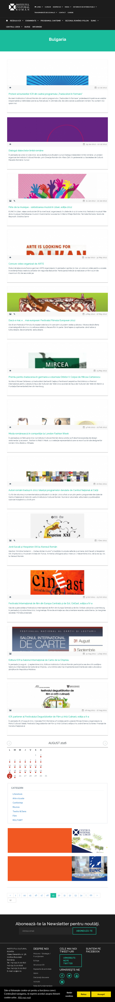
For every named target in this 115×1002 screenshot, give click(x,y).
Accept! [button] (101, 994)
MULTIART (18, 820)
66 (91, 895)
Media (67, 7)
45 (30, 895)
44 (24, 895)
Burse (27, 27)
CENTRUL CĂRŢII (13, 27)
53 (76, 895)
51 (64, 895)
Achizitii (36, 982)
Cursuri (48, 7)
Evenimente (31, 21)
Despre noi (57, 7)
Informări (37, 27)
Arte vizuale (18, 798)
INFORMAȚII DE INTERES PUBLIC (84, 7)
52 (70, 895)
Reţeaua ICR (15, 21)
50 (59, 895)
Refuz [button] (83, 994)
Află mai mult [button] (24, 997)
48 (47, 895)
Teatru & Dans (19, 811)
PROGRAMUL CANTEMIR (51, 21)
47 (42, 895)
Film (15, 816)
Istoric (35, 973)
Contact (62, 12)
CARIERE (70, 12)
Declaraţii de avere (41, 977)
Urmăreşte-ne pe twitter (69, 961)
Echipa (36, 961)
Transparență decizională (44, 12)
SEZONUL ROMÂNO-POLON (77, 21)
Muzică (16, 807)
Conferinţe (18, 803)
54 (81, 895)
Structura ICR (38, 965)
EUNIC (93, 21)
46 (36, 895)
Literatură (17, 794)
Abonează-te (84, 931)
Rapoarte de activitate (42, 969)
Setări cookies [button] (69, 994)
